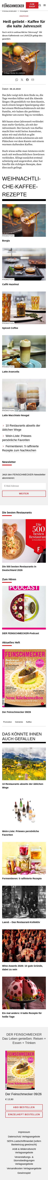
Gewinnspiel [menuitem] (24, 1173)
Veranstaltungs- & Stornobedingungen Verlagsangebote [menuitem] (24, 1160)
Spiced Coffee (10, 328)
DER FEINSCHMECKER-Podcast (20, 633)
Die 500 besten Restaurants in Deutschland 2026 (19, 568)
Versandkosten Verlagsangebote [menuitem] (24, 1168)
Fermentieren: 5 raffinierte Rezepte (22, 878)
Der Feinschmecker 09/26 (16, 712)
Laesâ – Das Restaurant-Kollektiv (21, 922)
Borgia (6, 240)
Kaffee (29, 722)
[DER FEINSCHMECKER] (13, 5)
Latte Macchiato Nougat (15, 415)
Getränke (19, 722)
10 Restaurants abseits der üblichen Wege (22, 786)
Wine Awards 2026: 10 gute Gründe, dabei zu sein (22, 968)
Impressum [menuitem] (24, 1132)
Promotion (7, 722)
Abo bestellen (24, 1107)
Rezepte (24, 11)
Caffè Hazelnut (10, 284)
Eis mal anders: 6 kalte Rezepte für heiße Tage (22, 1015)
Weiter (24, 493)
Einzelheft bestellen (24, 1114)
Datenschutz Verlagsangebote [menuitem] (24, 1136)
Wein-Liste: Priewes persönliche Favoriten (20, 833)
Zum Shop (32, 5)
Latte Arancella (10, 371)
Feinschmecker (9, 11)
